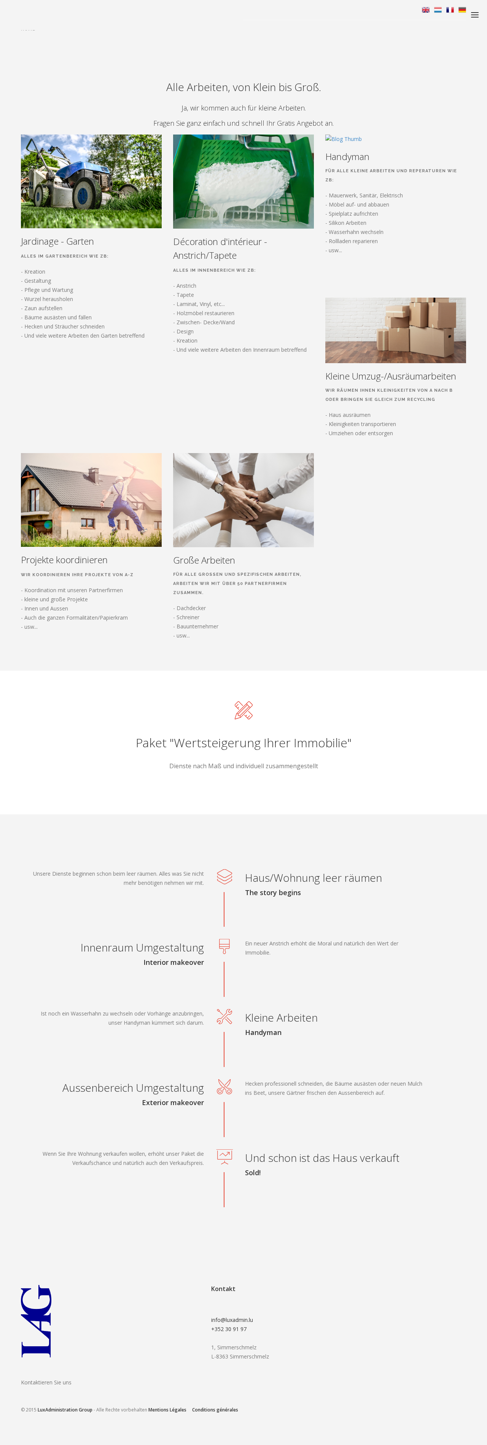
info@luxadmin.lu (232, 1319)
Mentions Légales (167, 1410)
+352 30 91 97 (229, 1329)
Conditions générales (215, 1410)
